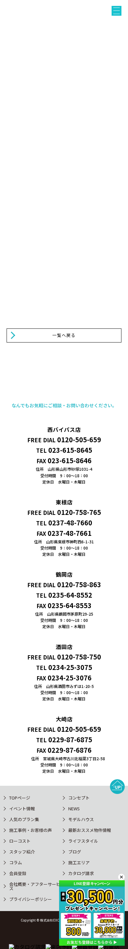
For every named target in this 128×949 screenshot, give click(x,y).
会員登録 (17, 873)
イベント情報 (22, 808)
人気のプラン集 (24, 819)
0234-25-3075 (70, 667)
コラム (15, 862)
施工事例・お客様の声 (30, 830)
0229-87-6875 (70, 739)
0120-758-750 (79, 656)
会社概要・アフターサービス (34, 886)
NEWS (74, 808)
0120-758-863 (79, 584)
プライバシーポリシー (30, 899)
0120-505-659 (79, 439)
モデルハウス (81, 819)
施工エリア (79, 862)
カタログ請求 (81, 873)
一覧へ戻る (64, 335)
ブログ (74, 852)
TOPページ (19, 798)
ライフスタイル (83, 841)
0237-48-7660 (70, 522)
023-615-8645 (70, 450)
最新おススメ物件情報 (89, 830)
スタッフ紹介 (22, 852)
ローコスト (20, 841)
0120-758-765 (79, 512)
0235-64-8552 (70, 595)
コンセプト (79, 798)
